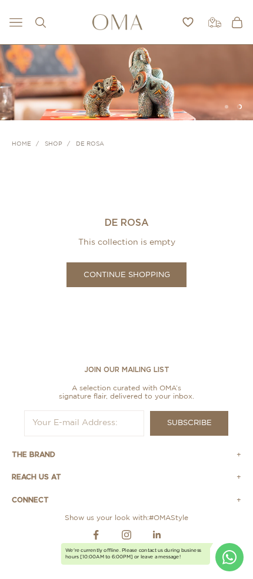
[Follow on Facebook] (96, 535)
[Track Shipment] (214, 22)
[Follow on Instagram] (126, 535)
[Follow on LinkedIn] (157, 535)
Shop (53, 144)
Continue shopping (127, 275)
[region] (126, 82)
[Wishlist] (188, 22)
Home (21, 144)
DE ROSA (90, 144)
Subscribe (189, 423)
